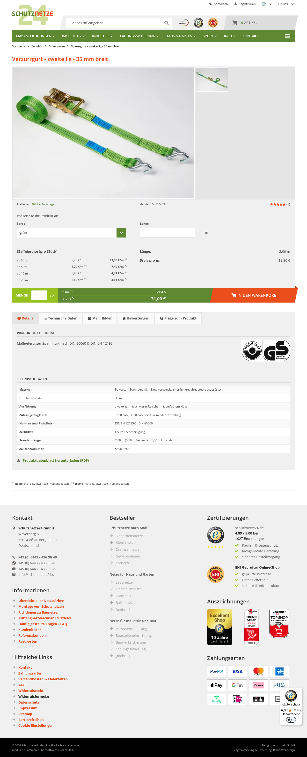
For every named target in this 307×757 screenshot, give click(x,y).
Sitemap (25, 714)
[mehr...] (123, 609)
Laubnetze (124, 582)
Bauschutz (72, 36)
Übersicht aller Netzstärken (41, 600)
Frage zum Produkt (180, 318)
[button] (286, 3)
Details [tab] (27, 318)
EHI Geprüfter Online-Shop (257, 567)
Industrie (101, 36)
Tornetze (123, 563)
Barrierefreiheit (31, 719)
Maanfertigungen (33, 36)
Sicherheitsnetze (129, 536)
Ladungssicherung (137, 36)
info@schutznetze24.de (37, 574)
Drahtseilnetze (127, 549)
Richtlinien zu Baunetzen (38, 612)
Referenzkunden (32, 635)
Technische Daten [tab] (62, 318)
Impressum (27, 708)
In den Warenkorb (254, 295)
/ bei (246, 533)
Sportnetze (124, 596)
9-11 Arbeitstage (43, 204)
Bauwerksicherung (131, 642)
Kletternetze (126, 542)
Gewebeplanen (128, 556)
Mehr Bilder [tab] (101, 318)
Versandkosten (59, 483)
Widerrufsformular (34, 696)
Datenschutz (28, 702)
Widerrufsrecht (31, 690)
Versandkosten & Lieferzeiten (43, 679)
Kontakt (250, 36)
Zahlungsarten (30, 673)
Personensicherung (131, 628)
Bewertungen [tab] (137, 318)
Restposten (27, 641)
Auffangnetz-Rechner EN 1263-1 (44, 618)
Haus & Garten (179, 36)
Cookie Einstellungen (35, 725)
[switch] (291, 720)
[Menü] (299, 690)
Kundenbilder (29, 629)
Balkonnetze (126, 602)
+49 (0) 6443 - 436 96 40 (37, 557)
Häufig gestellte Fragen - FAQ (42, 624)
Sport (208, 36)
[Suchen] (167, 23)
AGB (21, 685)
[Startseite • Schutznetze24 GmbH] (32, 7)
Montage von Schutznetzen (41, 606)
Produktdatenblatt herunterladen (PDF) (56, 460)
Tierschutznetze (129, 589)
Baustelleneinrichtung (134, 635)
